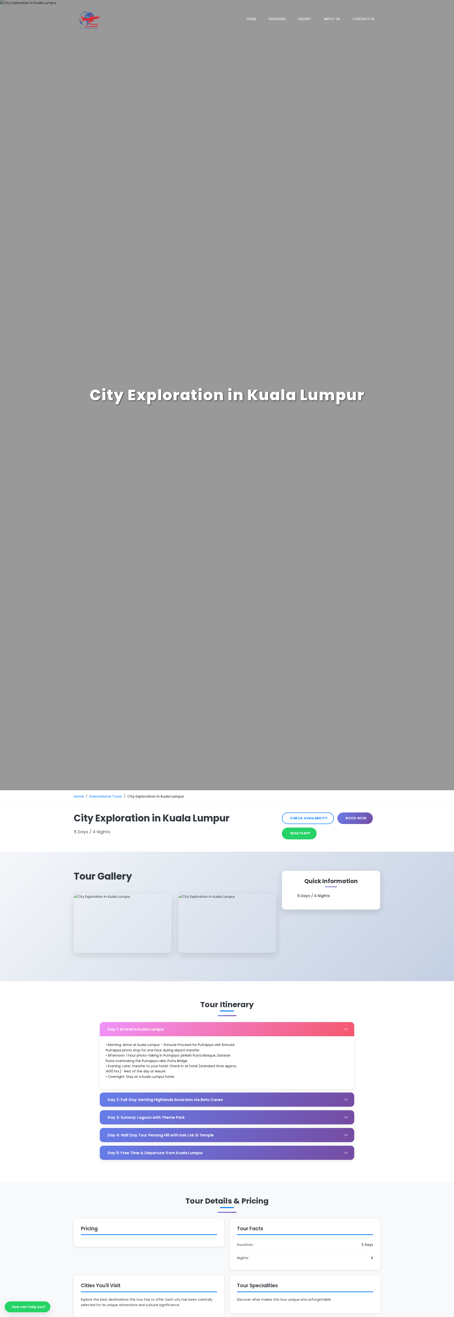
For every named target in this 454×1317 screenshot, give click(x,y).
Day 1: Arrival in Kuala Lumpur (136, 1029)
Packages (277, 19)
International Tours (105, 796)
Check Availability (308, 818)
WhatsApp (300, 833)
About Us (332, 19)
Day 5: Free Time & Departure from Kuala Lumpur (155, 1153)
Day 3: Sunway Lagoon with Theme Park (146, 1117)
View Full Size (122, 933)
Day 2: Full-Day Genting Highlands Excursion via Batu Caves (165, 1099)
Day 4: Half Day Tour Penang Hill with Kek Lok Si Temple (161, 1135)
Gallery (304, 19)
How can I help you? (29, 1306)
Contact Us (363, 19)
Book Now (356, 818)
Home (251, 19)
